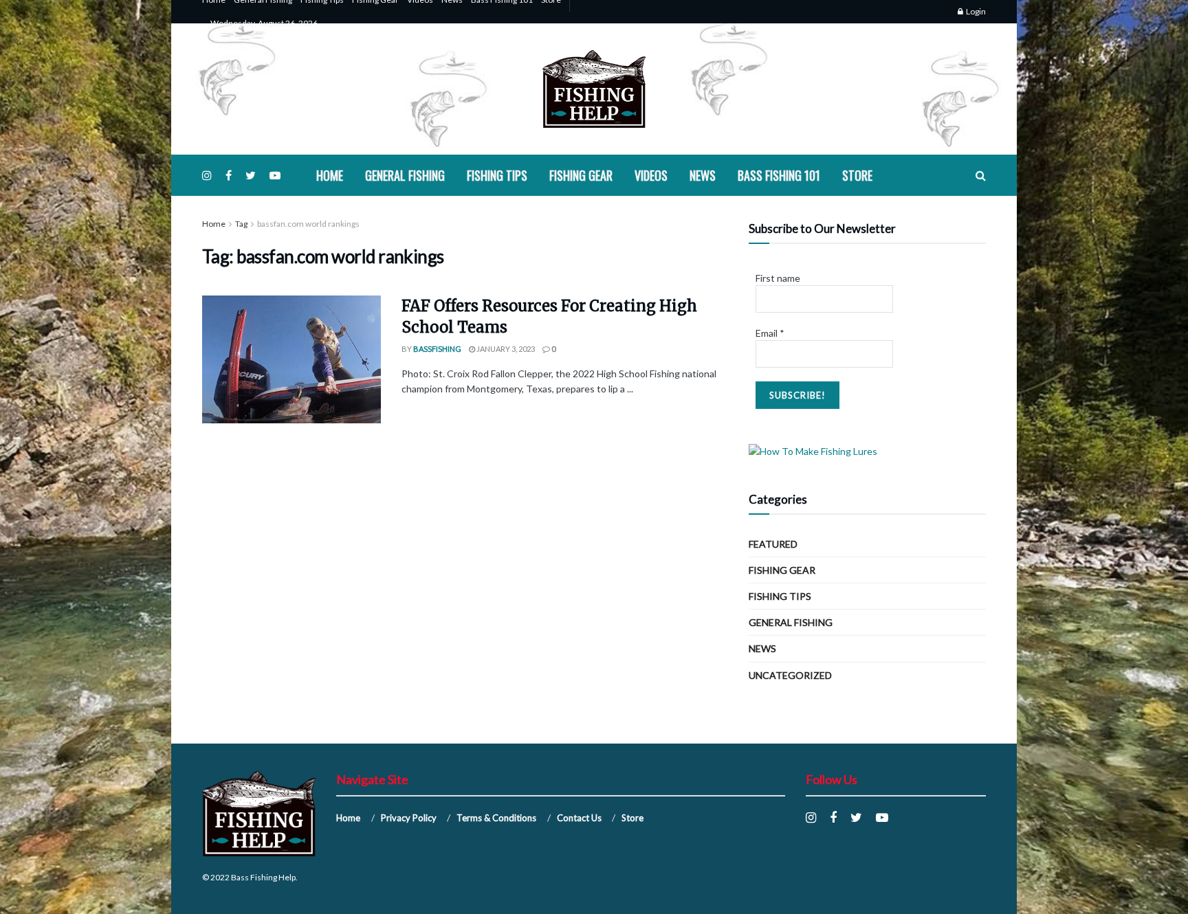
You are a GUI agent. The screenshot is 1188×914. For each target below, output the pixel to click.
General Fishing (405, 175)
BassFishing (437, 348)
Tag (241, 224)
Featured (773, 544)
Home (329, 175)
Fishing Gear (581, 175)
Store (857, 175)
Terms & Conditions (496, 817)
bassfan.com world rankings (308, 224)
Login (975, 11)
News (703, 175)
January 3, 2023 (505, 348)
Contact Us (579, 817)
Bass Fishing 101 (779, 175)
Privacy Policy (409, 817)
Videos (651, 175)
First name (778, 278)
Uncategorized (790, 675)
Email (770, 333)
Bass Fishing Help (263, 877)
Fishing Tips (497, 175)
